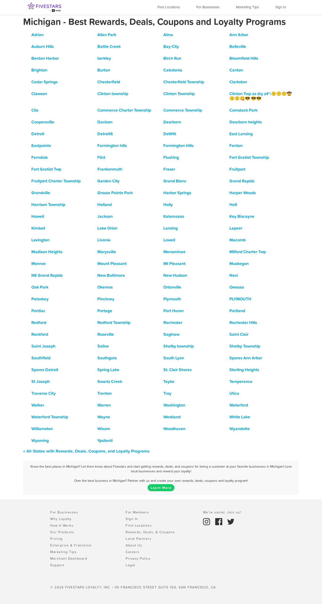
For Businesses (207, 7)
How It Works (62, 525)
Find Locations (168, 7)
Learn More (161, 487)
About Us (134, 545)
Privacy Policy (138, 558)
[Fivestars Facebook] (219, 521)
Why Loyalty (61, 518)
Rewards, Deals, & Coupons (150, 532)
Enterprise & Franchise (70, 545)
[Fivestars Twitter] (230, 521)
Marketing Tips (247, 7)
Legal (130, 565)
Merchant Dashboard (68, 558)
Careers (133, 551)
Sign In (280, 7)
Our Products (62, 532)
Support (57, 565)
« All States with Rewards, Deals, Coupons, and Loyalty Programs (86, 451)
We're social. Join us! (222, 512)
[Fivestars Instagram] (207, 521)
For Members (137, 512)
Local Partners (138, 538)
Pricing (56, 538)
